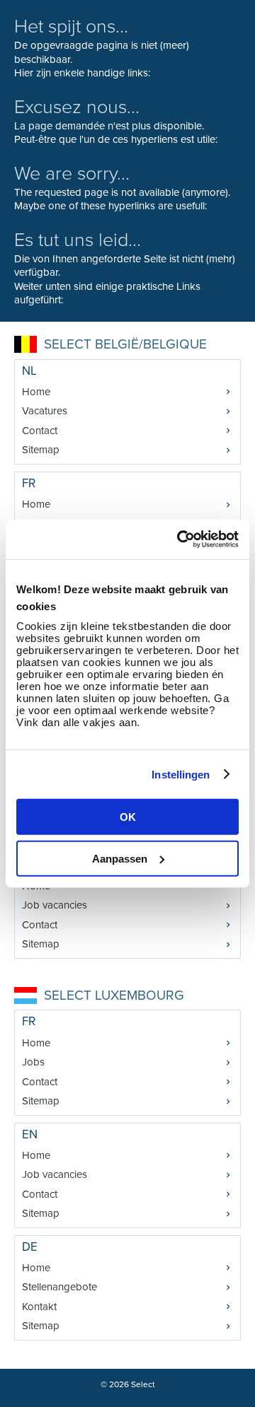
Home (36, 391)
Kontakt (39, 1306)
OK (128, 817)
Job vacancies (54, 905)
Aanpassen (119, 858)
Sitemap (41, 449)
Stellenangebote (59, 1286)
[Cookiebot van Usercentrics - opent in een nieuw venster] (180, 539)
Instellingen (181, 774)
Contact (39, 430)
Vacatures (44, 410)
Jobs (33, 1062)
